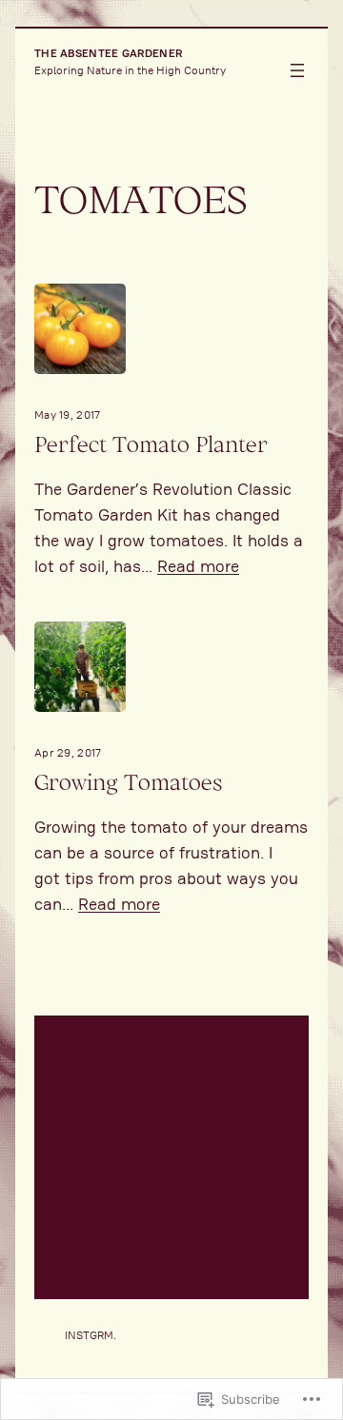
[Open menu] (297, 70)
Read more (198, 566)
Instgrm (89, 1335)
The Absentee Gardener (108, 53)
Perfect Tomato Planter (151, 444)
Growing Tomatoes (128, 782)
